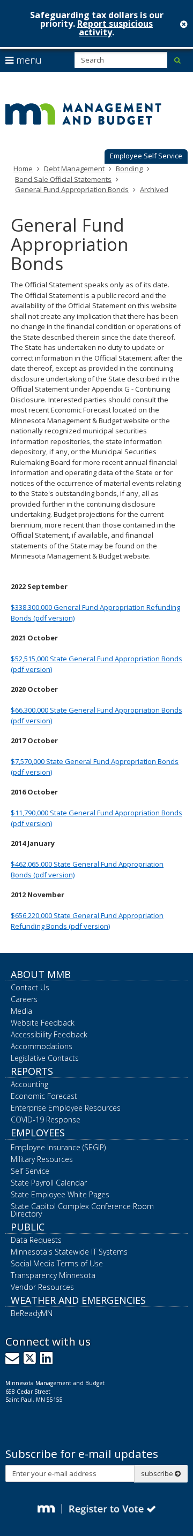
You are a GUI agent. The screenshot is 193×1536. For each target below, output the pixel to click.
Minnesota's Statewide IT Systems (69, 1252)
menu (27, 60)
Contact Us (30, 987)
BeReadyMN (32, 1313)
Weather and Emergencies (78, 1300)
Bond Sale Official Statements (63, 179)
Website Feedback (43, 1023)
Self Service (30, 1171)
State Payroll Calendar (49, 1183)
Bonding (129, 168)
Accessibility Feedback (49, 1034)
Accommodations (41, 1046)
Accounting (29, 1084)
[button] (146, 156)
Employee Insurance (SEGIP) (58, 1147)
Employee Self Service (146, 156)
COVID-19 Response (45, 1119)
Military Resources (42, 1159)
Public (27, 1226)
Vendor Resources (42, 1287)
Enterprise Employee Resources (66, 1108)
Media (21, 1011)
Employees (38, 1132)
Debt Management (74, 168)
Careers (24, 999)
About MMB (41, 974)
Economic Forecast (44, 1096)
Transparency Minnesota (53, 1275)
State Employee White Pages (60, 1194)
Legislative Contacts (45, 1058)
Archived (154, 189)
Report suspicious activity (115, 28)
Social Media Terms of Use (57, 1263)
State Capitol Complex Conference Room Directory (82, 1210)
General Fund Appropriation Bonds (72, 189)
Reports (32, 1071)
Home (23, 168)
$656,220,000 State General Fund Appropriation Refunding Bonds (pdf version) (87, 921)
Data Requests (36, 1240)
